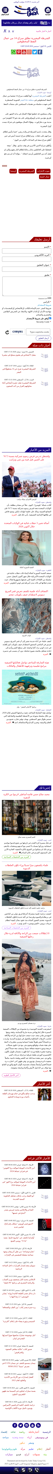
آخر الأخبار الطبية (11, 1075)
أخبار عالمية (40, 31)
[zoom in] (5, 30)
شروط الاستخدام (44, 305)
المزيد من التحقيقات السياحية (16, 857)
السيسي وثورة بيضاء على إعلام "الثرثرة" (19, 1321)
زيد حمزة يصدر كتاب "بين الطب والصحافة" (19, 1307)
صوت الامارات (43, 171)
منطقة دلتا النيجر (27, 100)
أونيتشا (13, 171)
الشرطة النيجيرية (39, 96)
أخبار (49, 31)
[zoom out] (12, 30)
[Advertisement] (26, 208)
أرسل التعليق (43, 338)
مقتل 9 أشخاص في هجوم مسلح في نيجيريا (19, 355)
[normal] (8, 30)
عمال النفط (45, 177)
